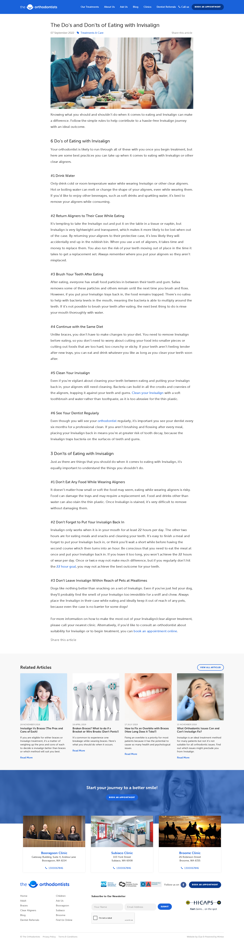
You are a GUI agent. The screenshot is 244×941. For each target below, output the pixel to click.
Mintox (220, 936)
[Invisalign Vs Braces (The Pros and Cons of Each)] (43, 697)
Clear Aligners (28, 910)
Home (23, 896)
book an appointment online (155, 631)
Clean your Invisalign (148, 393)
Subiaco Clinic (122, 853)
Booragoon (62, 905)
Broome (60, 915)
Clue (200, 936)
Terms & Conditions (67, 936)
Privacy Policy (49, 936)
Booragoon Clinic (54, 853)
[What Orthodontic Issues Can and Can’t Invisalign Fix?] (200, 697)
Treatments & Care (92, 32)
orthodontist (107, 421)
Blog (23, 915)
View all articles (210, 667)
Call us (185, 6)
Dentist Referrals (166, 6)
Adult (23, 900)
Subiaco (60, 910)
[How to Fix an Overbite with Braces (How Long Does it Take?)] (148, 697)
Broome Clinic (190, 853)
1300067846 (56, 868)
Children (61, 896)
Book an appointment (208, 7)
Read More (26, 757)
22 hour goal (66, 566)
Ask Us (124, 6)
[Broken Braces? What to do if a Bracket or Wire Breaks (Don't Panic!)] (96, 697)
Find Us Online (64, 920)
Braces (24, 905)
